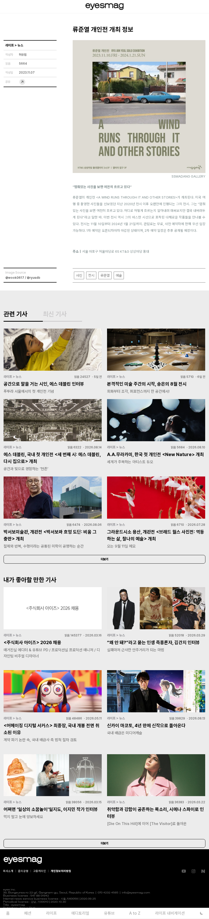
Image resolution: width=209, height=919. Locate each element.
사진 (79, 275)
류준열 (105, 275)
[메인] (104, 6)
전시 (91, 275)
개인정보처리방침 (61, 871)
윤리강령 (23, 871)
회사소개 (8, 871)
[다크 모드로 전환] (201, 913)
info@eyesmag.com (136, 892)
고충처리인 (39, 871)
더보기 (104, 559)
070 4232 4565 (108, 892)
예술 (119, 275)
